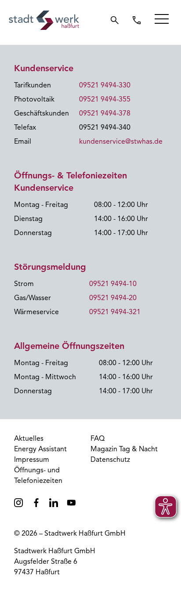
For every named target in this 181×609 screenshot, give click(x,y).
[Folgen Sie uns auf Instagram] (18, 502)
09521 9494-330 (104, 85)
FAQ (97, 438)
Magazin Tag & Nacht (124, 449)
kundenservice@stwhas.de (121, 141)
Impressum (31, 459)
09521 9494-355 (104, 99)
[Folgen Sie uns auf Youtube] (71, 502)
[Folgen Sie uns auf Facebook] (36, 502)
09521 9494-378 (104, 113)
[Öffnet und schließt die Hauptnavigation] (162, 19)
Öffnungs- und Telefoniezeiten (38, 475)
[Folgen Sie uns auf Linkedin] (53, 502)
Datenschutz (110, 459)
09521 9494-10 (113, 283)
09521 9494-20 (113, 298)
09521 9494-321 (115, 312)
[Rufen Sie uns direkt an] (136, 20)
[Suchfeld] (114, 20)
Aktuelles (28, 438)
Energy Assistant (40, 449)
